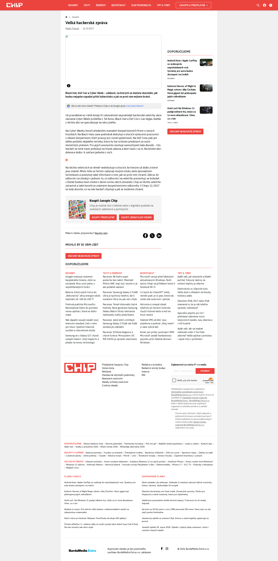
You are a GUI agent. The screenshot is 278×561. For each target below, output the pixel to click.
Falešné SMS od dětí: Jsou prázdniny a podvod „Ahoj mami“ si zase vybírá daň (157, 323)
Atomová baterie (112, 464)
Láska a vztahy (192, 443)
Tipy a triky (163, 5)
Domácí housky (165, 455)
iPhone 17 (177, 464)
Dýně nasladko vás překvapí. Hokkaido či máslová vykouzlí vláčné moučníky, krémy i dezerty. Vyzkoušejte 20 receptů (177, 484)
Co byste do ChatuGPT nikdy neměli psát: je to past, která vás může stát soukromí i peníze (157, 295)
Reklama (106, 371)
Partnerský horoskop (133, 443)
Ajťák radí (68, 447)
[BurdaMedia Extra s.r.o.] (80, 368)
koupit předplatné (103, 217)
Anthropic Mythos (95, 464)
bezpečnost (147, 273)
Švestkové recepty (147, 455)
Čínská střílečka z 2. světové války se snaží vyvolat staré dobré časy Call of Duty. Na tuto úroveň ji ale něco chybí (101, 525)
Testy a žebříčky (112, 273)
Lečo (134, 455)
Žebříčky (101, 5)
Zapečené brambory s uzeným (188, 455)
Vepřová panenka (93, 452)
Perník (126, 455)
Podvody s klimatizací (203, 464)
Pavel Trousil (72, 28)
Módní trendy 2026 (109, 447)
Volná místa (108, 368)
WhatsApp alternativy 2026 (132, 447)
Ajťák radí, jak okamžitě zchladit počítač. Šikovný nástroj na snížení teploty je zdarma (194, 280)
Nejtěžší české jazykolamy (171, 443)
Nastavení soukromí (112, 378)
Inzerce (145, 371)
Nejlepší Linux (72, 467)
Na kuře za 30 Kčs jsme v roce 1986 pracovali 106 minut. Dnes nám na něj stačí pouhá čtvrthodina (176, 510)
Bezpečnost (118, 5)
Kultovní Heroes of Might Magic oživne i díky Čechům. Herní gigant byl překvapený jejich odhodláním (96, 493)
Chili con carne (172, 452)
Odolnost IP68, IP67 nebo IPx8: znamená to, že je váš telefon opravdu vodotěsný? (194, 304)
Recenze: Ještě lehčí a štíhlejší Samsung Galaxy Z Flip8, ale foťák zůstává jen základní (120, 323)
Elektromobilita (141, 5)
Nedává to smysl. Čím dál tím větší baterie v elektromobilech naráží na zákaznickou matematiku (96, 510)
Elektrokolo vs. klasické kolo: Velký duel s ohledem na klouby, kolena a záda (194, 292)
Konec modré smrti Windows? (199, 461)
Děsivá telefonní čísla (93, 443)
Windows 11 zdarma (75, 464)
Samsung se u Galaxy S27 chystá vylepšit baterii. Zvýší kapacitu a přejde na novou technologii (82, 339)
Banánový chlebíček (154, 452)
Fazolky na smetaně (113, 452)
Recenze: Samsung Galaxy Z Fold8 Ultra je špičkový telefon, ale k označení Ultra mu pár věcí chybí (120, 295)
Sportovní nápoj (189, 452)
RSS (143, 375)
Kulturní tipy (206, 443)
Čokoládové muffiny (134, 452)
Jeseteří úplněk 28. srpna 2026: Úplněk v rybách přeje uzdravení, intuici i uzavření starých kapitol (175, 528)
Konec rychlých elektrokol (116, 461)
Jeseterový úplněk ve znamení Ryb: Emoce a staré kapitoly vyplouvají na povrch (175, 519)
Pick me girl (151, 443)
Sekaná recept (114, 455)
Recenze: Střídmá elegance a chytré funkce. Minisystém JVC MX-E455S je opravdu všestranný (120, 335)
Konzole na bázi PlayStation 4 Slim (138, 464)
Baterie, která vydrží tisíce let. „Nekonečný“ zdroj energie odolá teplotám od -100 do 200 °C (82, 295)
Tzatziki (102, 455)
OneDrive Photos (175, 461)
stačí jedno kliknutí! (134, 106)
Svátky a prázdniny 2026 (86, 447)
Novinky (73, 5)
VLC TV (187, 464)
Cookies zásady (110, 385)
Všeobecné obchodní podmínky (118, 375)
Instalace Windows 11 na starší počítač (147, 461)
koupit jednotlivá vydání (136, 217)
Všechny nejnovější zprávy (83, 256)
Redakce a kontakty (152, 364)
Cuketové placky (73, 455)
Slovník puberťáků (113, 443)
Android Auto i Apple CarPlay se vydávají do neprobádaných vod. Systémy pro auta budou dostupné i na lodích (182, 67)
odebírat (205, 371)
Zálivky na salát (206, 452)
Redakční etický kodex (153, 368)
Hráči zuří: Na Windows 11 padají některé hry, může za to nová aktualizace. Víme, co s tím (181, 113)
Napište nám (101, 233)
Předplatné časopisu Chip (115, 364)
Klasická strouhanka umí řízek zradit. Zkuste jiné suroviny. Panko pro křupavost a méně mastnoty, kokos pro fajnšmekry (173, 493)
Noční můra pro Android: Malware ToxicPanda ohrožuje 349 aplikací (95, 518)
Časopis (75, 17)
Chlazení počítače (93, 461)
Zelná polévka (89, 455)
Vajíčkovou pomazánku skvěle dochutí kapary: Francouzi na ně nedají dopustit (174, 501)
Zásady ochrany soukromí (115, 382)
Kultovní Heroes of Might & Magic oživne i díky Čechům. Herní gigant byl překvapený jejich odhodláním (181, 91)
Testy (87, 5)
